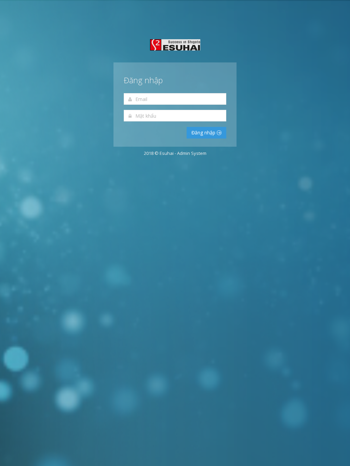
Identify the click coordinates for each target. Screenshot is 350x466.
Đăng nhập (204, 132)
